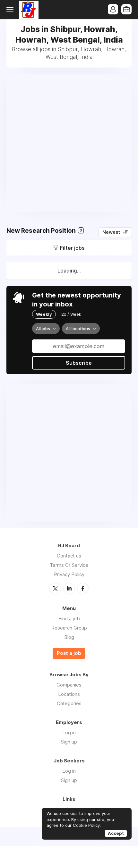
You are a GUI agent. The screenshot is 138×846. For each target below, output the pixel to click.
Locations (69, 694)
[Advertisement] (69, 143)
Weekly (44, 314)
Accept (116, 833)
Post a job (69, 653)
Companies (69, 685)
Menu (11, 9)
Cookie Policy (86, 825)
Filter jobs (72, 248)
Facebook (82, 588)
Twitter (55, 588)
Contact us (69, 556)
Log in (69, 732)
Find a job (69, 618)
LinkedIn (69, 588)
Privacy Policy (69, 574)
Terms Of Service (69, 565)
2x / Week (71, 314)
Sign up (69, 742)
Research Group (69, 628)
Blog (69, 637)
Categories (69, 703)
